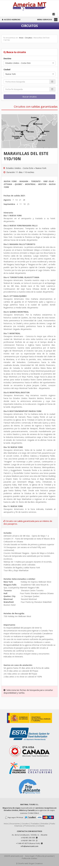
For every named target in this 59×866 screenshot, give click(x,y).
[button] (29, 63)
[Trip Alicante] (29, 795)
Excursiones (15, 823)
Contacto (40, 826)
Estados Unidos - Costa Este (19, 168)
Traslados (35, 823)
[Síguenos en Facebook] (54, 14)
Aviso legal (29, 856)
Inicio (21, 37)
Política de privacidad (45, 856)
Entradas (44, 823)
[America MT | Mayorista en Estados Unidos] (29, 6)
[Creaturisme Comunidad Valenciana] (29, 775)
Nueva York (40, 168)
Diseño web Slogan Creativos (30, 863)
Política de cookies (29, 858)
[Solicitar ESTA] (29, 741)
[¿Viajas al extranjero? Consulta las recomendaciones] (29, 724)
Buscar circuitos (30, 96)
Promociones (29, 826)
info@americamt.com (29, 846)
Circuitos (28, 37)
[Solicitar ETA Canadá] (29, 759)
